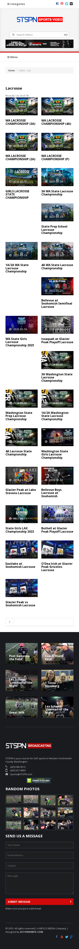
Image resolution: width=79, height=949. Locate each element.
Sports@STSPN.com (21, 774)
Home (11, 70)
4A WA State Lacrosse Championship (57, 266)
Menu (14, 57)
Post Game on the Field (19, 657)
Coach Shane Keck (54, 657)
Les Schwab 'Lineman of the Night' (21, 682)
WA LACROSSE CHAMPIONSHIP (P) (55, 157)
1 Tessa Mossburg (52, 684)
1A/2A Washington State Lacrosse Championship (55, 416)
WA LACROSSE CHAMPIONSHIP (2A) (20, 157)
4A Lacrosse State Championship (19, 453)
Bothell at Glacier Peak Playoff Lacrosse (57, 530)
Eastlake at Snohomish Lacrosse (20, 565)
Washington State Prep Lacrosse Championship (19, 416)
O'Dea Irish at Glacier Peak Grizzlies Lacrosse (57, 567)
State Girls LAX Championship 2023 (20, 530)
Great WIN (16, 713)
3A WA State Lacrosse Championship (57, 193)
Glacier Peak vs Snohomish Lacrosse (20, 603)
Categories (17, 4)
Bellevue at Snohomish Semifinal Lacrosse (56, 303)
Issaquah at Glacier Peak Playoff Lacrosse (57, 340)
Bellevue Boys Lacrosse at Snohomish (51, 493)
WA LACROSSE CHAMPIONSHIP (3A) (20, 122)
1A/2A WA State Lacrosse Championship (17, 268)
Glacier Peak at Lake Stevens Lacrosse (21, 491)
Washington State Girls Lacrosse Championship (54, 454)
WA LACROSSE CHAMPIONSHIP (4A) (56, 122)
